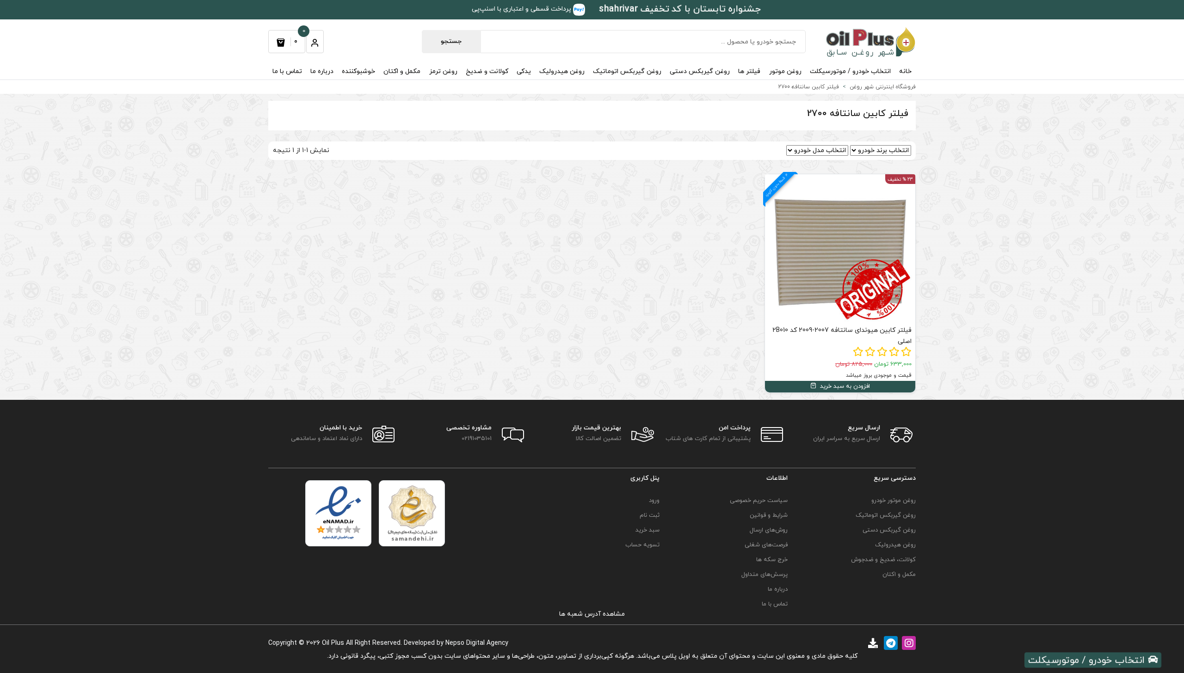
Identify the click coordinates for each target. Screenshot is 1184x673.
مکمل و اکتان (401, 71)
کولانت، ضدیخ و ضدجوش (883, 560)
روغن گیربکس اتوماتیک (627, 71)
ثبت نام (650, 515)
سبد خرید (647, 530)
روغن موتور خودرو (893, 500)
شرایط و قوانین (769, 515)
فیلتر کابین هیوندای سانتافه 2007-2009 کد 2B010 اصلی (842, 336)
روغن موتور (785, 71)
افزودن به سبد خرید (844, 386)
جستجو (451, 41)
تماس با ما (287, 71)
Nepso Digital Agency (476, 643)
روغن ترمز (443, 71)
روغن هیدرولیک (562, 71)
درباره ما (321, 71)
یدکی (524, 71)
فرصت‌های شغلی (766, 545)
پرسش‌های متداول (764, 574)
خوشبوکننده (358, 71)
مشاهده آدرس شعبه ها (592, 614)
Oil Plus (333, 643)
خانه (905, 71)
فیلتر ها (749, 71)
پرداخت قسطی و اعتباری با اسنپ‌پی (522, 9)
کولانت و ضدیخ (487, 71)
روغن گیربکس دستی (700, 71)
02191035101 (477, 438)
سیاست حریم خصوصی (759, 500)
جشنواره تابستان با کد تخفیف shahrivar (680, 9)
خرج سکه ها (772, 560)
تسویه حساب (642, 545)
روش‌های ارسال (769, 530)
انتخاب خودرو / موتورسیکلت (850, 71)
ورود (654, 500)
